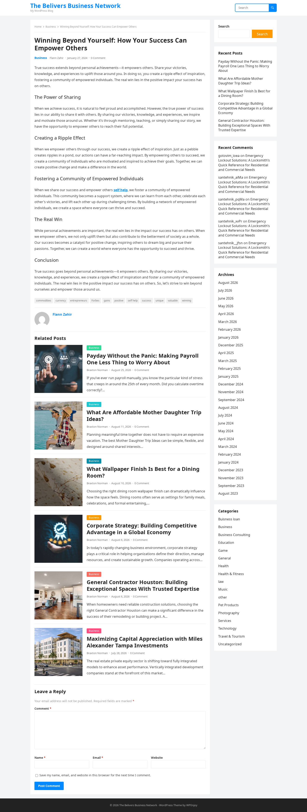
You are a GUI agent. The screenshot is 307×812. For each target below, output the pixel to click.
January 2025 (228, 376)
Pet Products (228, 605)
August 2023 (228, 493)
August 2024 (228, 407)
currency (61, 300)
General (224, 558)
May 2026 (225, 306)
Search (224, 26)
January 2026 (228, 337)
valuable (173, 300)
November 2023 (230, 478)
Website (157, 758)
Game (223, 550)
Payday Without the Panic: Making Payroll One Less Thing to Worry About (143, 359)
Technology (227, 628)
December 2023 (230, 470)
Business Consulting (234, 534)
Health (223, 566)
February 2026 (229, 329)
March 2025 (227, 360)
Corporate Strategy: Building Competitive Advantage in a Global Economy (142, 529)
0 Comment (98, 58)
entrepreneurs (78, 300)
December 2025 (230, 345)
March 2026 (227, 321)
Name (40, 758)
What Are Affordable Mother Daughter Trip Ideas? (144, 416)
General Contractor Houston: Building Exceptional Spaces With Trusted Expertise (143, 585)
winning (186, 300)
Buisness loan (229, 519)
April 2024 (226, 439)
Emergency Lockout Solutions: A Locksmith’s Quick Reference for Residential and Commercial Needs (244, 162)
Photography (228, 613)
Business (51, 26)
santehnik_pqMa (231, 199)
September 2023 (231, 485)
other (222, 597)
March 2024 (227, 446)
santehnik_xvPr (230, 221)
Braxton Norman (97, 370)
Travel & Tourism (231, 636)
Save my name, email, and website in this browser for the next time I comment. (95, 775)
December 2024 (230, 384)
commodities (43, 300)
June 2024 (225, 423)
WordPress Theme (170, 805)
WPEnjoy (191, 805)
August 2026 (228, 282)
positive (118, 300)
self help (133, 300)
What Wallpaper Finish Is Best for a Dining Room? (143, 472)
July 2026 (225, 290)
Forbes (95, 300)
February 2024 (229, 454)
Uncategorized (230, 644)
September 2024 (231, 400)
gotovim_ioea (229, 155)
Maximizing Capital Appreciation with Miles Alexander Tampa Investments (145, 642)
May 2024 (225, 431)
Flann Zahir (56, 58)
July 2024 (225, 415)
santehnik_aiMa (230, 177)
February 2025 (229, 368)
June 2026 (225, 298)
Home (38, 26)
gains (107, 300)
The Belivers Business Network (75, 6)
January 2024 (228, 462)
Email (98, 758)
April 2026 (226, 313)
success (146, 300)
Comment (42, 708)
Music (223, 589)
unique (160, 300)
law (221, 581)
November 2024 (230, 392)
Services (224, 620)
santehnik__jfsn (230, 243)
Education (226, 542)
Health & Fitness (231, 574)
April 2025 (226, 353)
